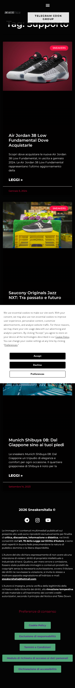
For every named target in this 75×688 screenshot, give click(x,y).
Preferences (37, 374)
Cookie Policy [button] (62, 337)
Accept (37, 356)
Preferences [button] (11, 345)
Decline (37, 365)
